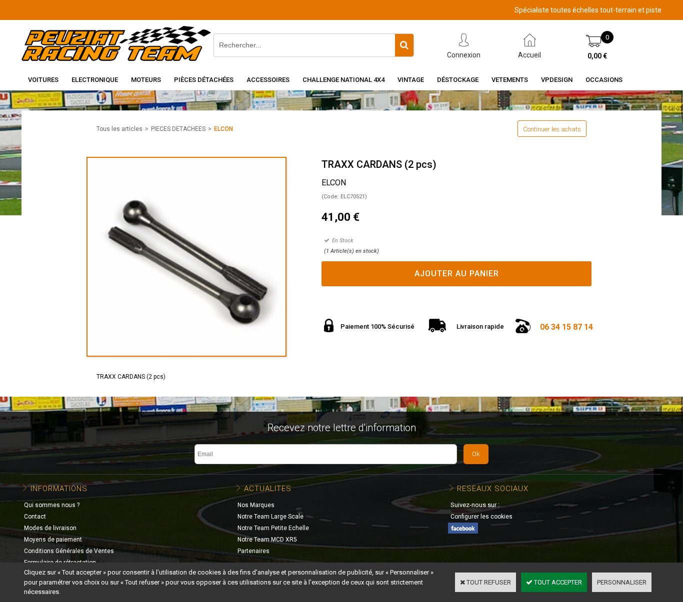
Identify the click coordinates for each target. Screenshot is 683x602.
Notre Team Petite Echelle (273, 528)
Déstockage (457, 79)
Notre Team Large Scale (271, 516)
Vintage (411, 79)
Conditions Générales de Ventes (69, 551)
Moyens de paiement (53, 539)
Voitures (43, 79)
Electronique (95, 79)
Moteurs (146, 79)
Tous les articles (119, 128)
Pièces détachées (204, 79)
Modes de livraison (50, 528)
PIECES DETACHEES (178, 128)
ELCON (223, 128)
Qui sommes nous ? (52, 505)
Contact (35, 516)
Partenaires (254, 551)
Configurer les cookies (481, 516)
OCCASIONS (604, 79)
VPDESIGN (556, 79)
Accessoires (268, 79)
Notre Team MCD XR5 (267, 539)
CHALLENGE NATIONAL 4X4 (343, 79)
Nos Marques (256, 505)
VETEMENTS (510, 79)
